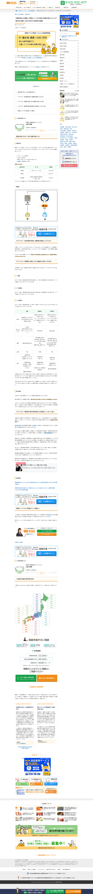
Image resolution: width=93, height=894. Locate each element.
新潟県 (37, 594)
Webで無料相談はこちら (47, 534)
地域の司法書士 (63, 43)
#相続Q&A (74, 132)
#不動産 (61, 143)
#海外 (71, 128)
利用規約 (59, 869)
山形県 (51, 605)
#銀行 (61, 146)
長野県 (37, 604)
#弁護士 (67, 139)
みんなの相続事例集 (31, 10)
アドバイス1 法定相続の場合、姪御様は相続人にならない (31, 96)
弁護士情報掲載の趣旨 (66, 869)
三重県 (36, 621)
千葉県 (46, 620)
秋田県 (51, 603)
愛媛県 (26, 629)
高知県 (26, 631)
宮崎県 (19, 618)
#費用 (65, 143)
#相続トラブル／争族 (64, 141)
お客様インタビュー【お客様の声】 (67, 83)
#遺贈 (65, 146)
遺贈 (19, 425)
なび (25, 10)
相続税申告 (49, 514)
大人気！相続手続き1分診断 (38, 7)
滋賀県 (36, 623)
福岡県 (19, 608)
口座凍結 (63, 35)
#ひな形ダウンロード (64, 137)
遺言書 (16, 425)
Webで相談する (27, 7)
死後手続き (62, 54)
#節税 (61, 128)
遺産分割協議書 (68, 35)
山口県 (27, 614)
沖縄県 (19, 622)
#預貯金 (74, 143)
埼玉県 (46, 618)
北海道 (51, 595)
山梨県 (37, 602)
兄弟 (65, 37)
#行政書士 (70, 143)
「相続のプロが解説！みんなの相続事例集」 (32, 57)
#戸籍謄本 (69, 146)
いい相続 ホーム (20, 10)
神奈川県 (45, 624)
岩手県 (51, 599)
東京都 (46, 622)
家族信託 (62, 78)
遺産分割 (62, 63)
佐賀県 (19, 610)
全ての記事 (77, 90)
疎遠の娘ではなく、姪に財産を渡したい (27, 92)
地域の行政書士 (63, 46)
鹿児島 (19, 620)
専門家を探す (19, 7)
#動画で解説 (66, 128)
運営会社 (24, 869)
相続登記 (62, 69)
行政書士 (38, 66)
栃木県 (46, 614)
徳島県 (26, 625)
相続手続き (62, 57)
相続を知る (66, 7)
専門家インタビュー (64, 81)
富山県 (37, 596)
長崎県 (19, 612)
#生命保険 (62, 132)
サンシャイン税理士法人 (21, 743)
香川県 (26, 627)
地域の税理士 (63, 48)
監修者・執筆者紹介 (64, 86)
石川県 (37, 598)
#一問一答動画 (63, 130)
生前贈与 (28, 14)
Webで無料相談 (47, 678)
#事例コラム (74, 130)
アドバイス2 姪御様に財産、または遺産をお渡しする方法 (31, 101)
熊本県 (19, 614)
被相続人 (19, 161)
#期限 (74, 141)
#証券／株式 (70, 134)
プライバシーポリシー (41, 869)
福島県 (51, 607)
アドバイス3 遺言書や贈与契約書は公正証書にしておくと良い (32, 106)
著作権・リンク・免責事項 (32, 869)
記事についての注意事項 (20, 27)
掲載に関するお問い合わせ (51, 869)
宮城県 (51, 601)
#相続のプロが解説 (19, 542)
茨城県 (46, 612)
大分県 (19, 616)
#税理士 (71, 139)
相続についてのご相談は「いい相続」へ (26, 110)
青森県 (51, 597)
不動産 (62, 37)
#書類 (70, 141)
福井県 (37, 600)
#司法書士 (62, 139)
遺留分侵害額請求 (48, 432)
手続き (76, 35)
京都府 (36, 625)
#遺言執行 (69, 130)
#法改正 (75, 137)
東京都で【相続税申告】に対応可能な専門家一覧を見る (25, 747)
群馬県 (46, 616)
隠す (38, 86)
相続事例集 (74, 7)
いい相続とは (50, 7)
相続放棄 (62, 66)
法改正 (73, 35)
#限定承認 (71, 137)
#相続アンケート (68, 132)
